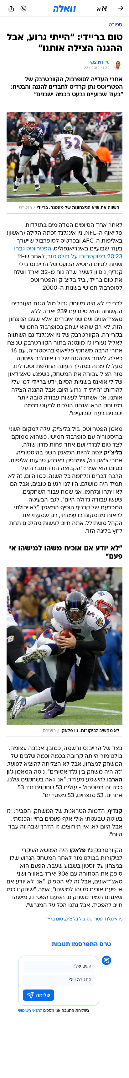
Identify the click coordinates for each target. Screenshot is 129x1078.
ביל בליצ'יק (75, 919)
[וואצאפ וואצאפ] (23, 8)
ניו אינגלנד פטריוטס (104, 919)
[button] (102, 8)
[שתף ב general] (11, 8)
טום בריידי (53, 919)
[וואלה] (64, 8)
